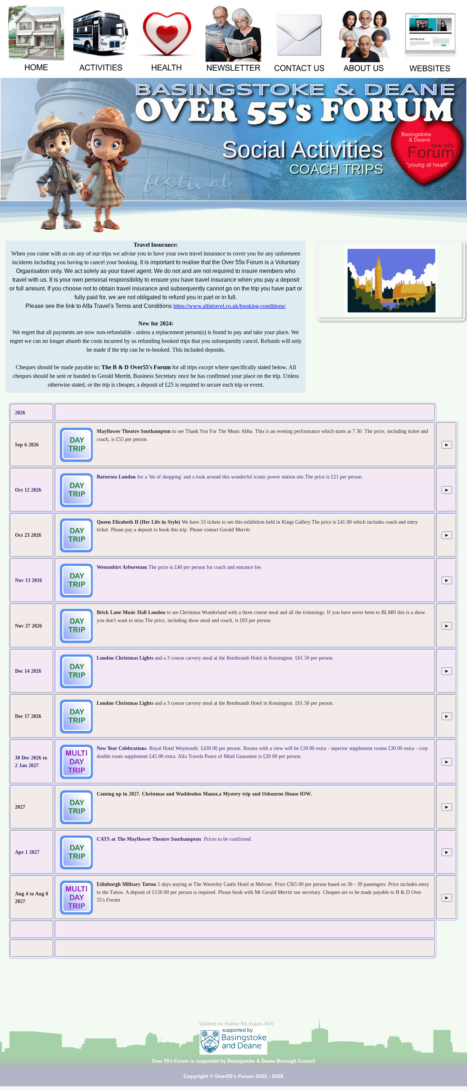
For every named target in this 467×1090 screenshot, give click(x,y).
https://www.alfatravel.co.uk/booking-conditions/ (229, 306)
